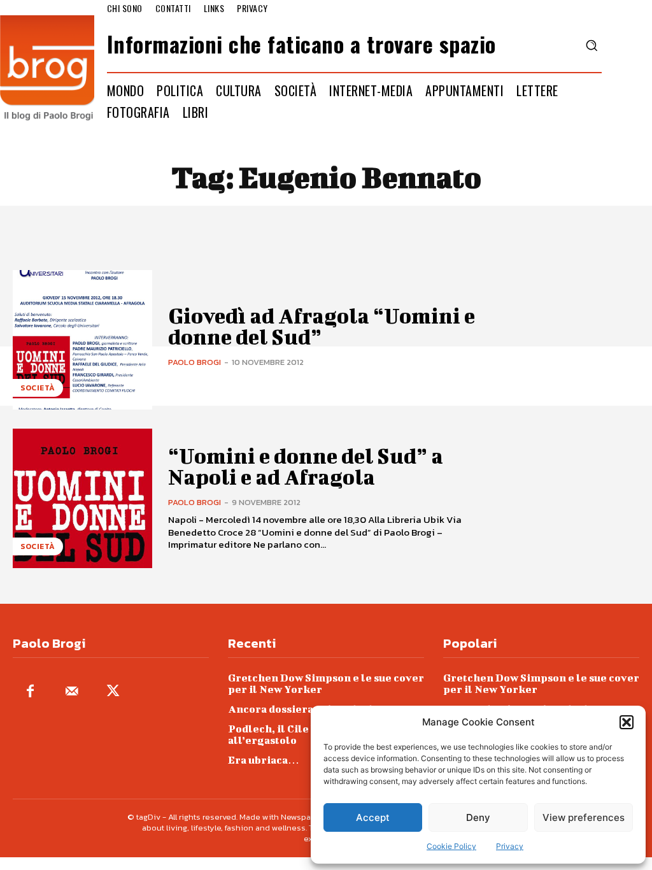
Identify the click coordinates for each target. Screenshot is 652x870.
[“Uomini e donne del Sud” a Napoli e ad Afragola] (82, 498)
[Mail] (71, 692)
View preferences (583, 817)
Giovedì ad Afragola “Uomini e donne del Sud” (321, 326)
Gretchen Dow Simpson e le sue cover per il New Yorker (326, 683)
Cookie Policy (451, 846)
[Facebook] (30, 692)
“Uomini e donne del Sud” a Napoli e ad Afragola (305, 466)
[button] (626, 722)
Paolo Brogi (194, 362)
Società (37, 388)
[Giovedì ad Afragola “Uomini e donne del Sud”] (82, 340)
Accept (373, 817)
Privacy (509, 846)
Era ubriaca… (263, 759)
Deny (478, 817)
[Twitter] (113, 692)
